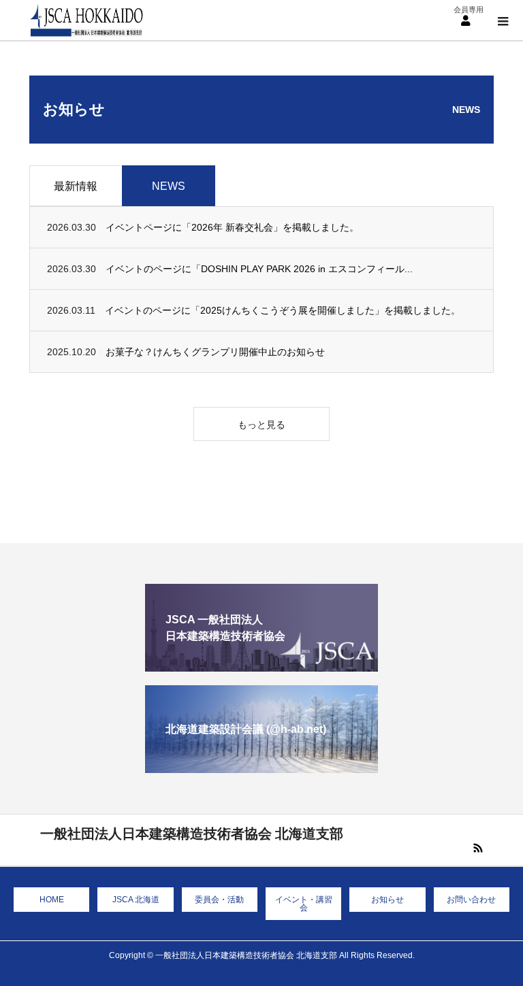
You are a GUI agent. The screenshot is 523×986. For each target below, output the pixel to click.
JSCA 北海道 (135, 899)
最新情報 (75, 186)
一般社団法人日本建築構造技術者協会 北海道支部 (191, 833)
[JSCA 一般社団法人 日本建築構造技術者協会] (261, 666)
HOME (51, 899)
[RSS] (478, 848)
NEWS (168, 186)
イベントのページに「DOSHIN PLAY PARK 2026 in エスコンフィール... (259, 268)
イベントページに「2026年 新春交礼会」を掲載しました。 (232, 227)
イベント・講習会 (303, 904)
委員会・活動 (219, 899)
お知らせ (387, 899)
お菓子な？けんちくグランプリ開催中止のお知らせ (215, 351)
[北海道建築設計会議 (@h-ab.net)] (261, 767)
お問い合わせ (471, 899)
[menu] (465, 20)
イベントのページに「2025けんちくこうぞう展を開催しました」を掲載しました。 (282, 310)
